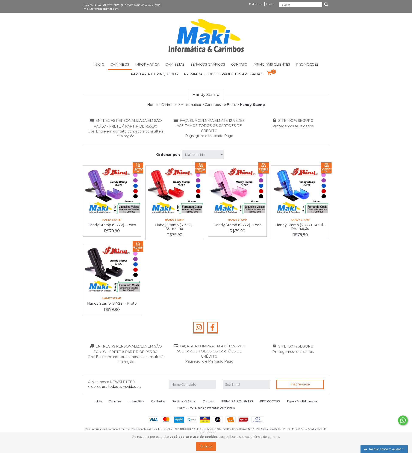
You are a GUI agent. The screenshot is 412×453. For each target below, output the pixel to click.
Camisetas (175, 64)
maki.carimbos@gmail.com (101, 8)
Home (152, 105)
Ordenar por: (168, 155)
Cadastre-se (256, 4)
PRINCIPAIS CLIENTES (271, 64)
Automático (191, 105)
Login (269, 4)
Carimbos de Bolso (220, 105)
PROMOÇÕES (307, 64)
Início (99, 64)
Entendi (206, 446)
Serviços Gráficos (208, 64)
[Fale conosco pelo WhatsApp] (403, 420)
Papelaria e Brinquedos (154, 74)
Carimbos (120, 64)
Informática (147, 64)
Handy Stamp (111, 219)
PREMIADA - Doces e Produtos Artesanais (223, 74)
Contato (239, 64)
